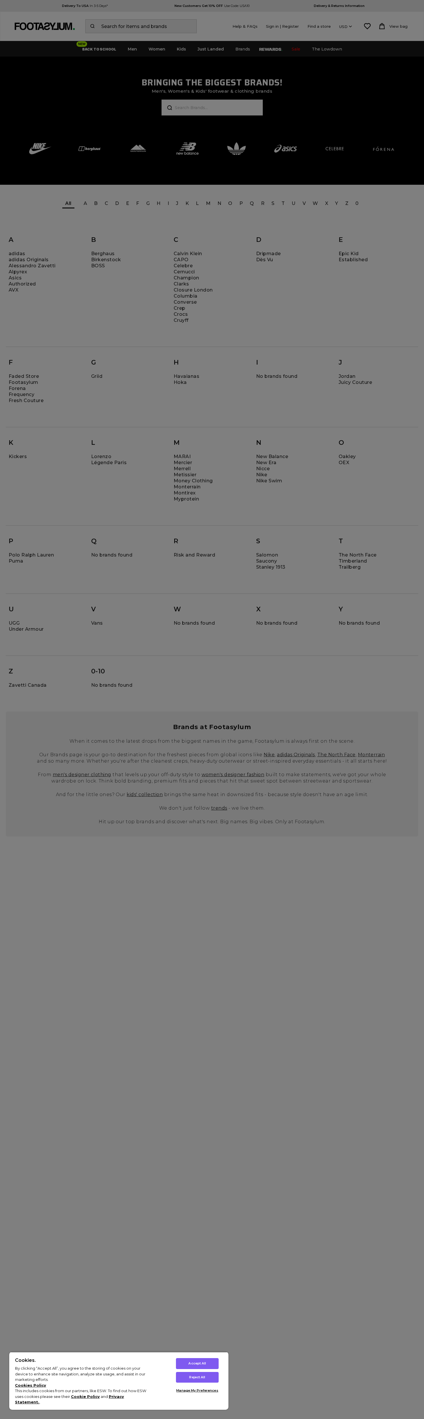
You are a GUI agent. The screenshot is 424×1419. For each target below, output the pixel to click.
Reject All (197, 1377)
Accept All (197, 1363)
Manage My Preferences (197, 1390)
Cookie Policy (85, 1396)
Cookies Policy (30, 1385)
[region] (118, 1381)
